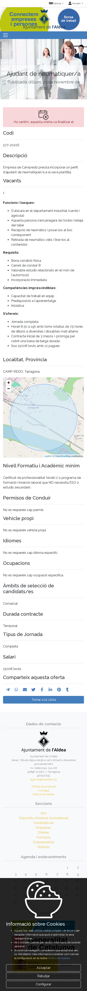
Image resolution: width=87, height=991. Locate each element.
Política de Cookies (59, 958)
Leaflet (47, 456)
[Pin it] (59, 689)
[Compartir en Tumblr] (67, 689)
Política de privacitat (44, 786)
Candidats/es (43, 823)
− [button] (8, 388)
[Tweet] (33, 689)
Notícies (43, 847)
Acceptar (43, 968)
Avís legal (43, 790)
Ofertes (43, 832)
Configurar (43, 984)
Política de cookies (43, 794)
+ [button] (8, 382)
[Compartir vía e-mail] (25, 689)
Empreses (43, 828)
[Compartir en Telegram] (8, 689)
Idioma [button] (57, 3)
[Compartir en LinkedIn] (50, 689)
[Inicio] (43, 18)
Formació (43, 837)
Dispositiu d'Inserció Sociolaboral (43, 818)
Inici (43, 813)
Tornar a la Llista (43, 700)
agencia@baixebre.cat (43, 779)
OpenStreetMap (63, 456)
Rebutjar (43, 976)
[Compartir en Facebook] (42, 689)
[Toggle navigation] (5, 35)
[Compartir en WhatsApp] (16, 689)
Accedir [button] (76, 3)
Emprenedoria (43, 842)
